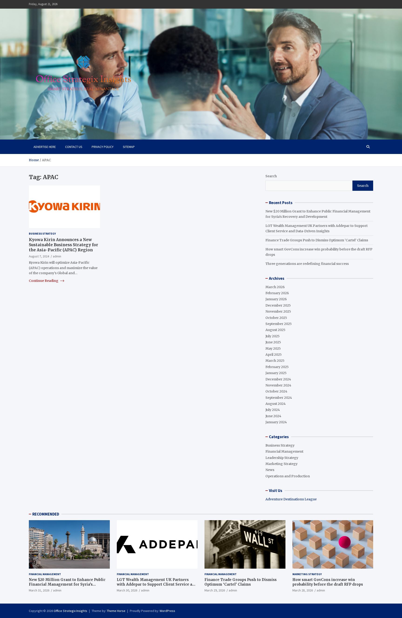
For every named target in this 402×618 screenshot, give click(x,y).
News (269, 470)
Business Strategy (42, 233)
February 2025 (277, 367)
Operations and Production (287, 476)
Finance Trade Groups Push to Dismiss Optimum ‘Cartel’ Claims (316, 240)
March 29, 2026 (214, 590)
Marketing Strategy (281, 464)
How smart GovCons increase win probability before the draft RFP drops (327, 582)
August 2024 (275, 404)
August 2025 (275, 330)
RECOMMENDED (45, 514)
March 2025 (275, 361)
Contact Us (73, 147)
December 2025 (278, 305)
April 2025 (273, 354)
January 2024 (276, 422)
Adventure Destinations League (291, 499)
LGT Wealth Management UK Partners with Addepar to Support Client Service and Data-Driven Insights (157, 584)
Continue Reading (44, 280)
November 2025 (278, 311)
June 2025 (273, 342)
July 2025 (272, 336)
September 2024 (278, 398)
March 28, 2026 (302, 590)
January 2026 (276, 299)
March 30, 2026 (127, 590)
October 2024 (276, 391)
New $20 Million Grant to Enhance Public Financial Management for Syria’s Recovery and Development (67, 584)
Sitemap (129, 147)
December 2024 (278, 379)
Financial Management (284, 451)
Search (271, 176)
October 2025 (276, 318)
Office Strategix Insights (70, 611)
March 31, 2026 (39, 590)
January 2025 (276, 373)
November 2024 (278, 385)
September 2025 (278, 324)
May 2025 (273, 348)
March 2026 (275, 287)
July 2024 (272, 410)
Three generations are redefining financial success (307, 264)
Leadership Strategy (281, 458)
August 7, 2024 (39, 256)
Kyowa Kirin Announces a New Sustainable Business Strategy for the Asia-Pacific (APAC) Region (63, 244)
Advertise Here (45, 147)
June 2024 (273, 416)
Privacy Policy (103, 147)
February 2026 (277, 293)
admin (57, 256)
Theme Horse (116, 611)
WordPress (167, 611)
